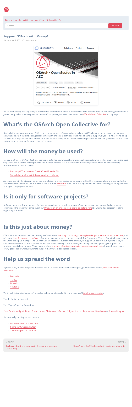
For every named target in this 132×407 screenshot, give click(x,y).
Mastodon (15, 276)
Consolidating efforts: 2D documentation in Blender (34, 174)
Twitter (13, 279)
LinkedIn (14, 283)
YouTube (14, 286)
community (72, 235)
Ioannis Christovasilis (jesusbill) (53, 311)
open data (118, 235)
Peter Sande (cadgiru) (13, 311)
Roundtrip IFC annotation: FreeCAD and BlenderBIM (34, 171)
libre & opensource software (26, 238)
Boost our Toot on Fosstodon (24, 323)
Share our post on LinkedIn (23, 330)
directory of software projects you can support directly (77, 246)
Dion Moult (100, 311)
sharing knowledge (88, 235)
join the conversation (93, 292)
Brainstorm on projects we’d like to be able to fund (68, 207)
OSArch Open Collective (94, 114)
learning (62, 235)
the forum (61, 183)
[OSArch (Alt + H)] (6, 9)
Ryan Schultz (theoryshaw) (81, 311)
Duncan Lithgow (116, 311)
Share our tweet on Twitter (23, 326)
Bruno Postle (31, 311)
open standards (105, 235)
